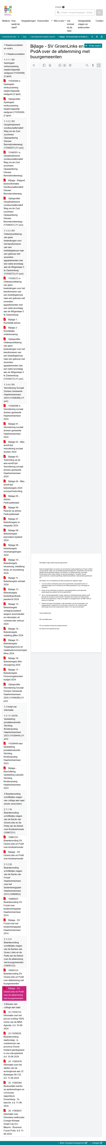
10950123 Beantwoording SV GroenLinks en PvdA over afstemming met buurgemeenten (14, 977)
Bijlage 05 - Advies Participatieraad (11, 499)
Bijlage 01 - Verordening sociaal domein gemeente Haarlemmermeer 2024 (13, 430)
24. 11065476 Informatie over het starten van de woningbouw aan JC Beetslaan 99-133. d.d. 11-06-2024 (14, 1069)
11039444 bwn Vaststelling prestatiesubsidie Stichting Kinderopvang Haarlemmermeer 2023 (13, 753)
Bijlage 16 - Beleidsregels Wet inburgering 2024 (13, 661)
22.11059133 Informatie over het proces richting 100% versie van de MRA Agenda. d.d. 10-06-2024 (14, 1020)
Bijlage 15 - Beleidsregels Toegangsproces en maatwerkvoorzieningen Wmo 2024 (15, 647)
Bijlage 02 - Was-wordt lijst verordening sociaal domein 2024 (14, 447)
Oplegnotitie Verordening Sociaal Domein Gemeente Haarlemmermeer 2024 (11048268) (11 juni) (14, 692)
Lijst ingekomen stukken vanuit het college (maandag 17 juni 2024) (56, 37)
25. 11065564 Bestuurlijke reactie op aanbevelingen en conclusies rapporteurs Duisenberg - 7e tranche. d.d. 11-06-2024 (14, 1094)
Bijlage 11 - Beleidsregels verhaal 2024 (14, 581)
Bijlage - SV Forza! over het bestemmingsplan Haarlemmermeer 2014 (12, 927)
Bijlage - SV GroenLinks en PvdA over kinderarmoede (14, 855)
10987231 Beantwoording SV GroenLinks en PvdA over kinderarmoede (14, 842)
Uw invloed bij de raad (70, 26)
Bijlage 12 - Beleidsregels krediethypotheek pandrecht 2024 (12, 594)
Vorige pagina (94, 46)
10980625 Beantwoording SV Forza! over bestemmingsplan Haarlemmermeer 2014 (13, 907)
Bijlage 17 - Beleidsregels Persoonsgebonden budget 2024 (13, 675)
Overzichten (43, 21)
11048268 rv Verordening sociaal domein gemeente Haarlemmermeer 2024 (13, 412)
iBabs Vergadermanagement (72, 1143)
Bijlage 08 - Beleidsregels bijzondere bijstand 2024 (13, 535)
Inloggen (96, 1143)
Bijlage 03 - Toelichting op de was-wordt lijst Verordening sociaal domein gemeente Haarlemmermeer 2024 (13, 467)
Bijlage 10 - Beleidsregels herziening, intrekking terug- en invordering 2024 (14, 566)
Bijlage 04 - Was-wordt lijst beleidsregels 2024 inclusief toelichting (14, 486)
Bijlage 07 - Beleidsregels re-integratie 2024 (12, 522)
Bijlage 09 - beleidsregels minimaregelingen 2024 (12, 550)
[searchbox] (75, 12)
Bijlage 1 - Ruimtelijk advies (12, 321)
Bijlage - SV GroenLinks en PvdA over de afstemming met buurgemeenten (14, 993)
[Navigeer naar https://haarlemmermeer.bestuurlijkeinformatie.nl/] (8, 10)
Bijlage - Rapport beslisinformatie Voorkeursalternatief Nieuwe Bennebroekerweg (14, 187)
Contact (99, 21)
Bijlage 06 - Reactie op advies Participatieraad (12, 510)
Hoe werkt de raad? (15, 24)
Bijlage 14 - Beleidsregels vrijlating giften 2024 (13, 632)
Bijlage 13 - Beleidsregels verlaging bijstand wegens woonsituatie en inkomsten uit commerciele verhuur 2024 (14, 614)
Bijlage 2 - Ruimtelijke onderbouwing (11, 331)
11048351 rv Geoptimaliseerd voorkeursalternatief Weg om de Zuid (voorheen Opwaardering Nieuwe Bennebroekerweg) (13, 164)
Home (20, 37)
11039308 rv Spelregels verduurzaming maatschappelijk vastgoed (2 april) (12, 87)
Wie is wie (59, 21)
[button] (99, 12)
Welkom (6, 21)
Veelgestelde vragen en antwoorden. (84, 24)
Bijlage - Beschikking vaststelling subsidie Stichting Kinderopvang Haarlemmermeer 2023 (13, 778)
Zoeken (58, 7)
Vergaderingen (28, 21)
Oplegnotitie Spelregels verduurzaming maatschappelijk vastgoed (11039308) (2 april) (14, 107)
